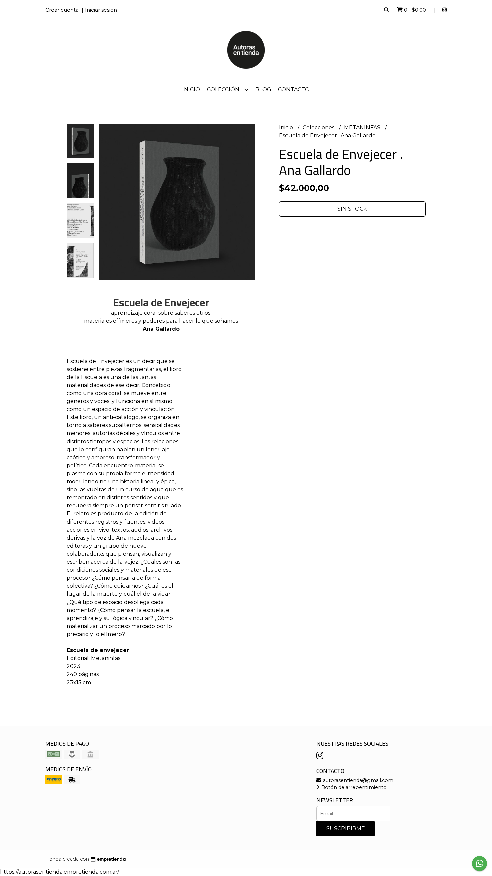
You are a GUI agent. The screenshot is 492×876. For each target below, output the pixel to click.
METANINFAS (363, 127)
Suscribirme (345, 828)
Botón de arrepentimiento (353, 787)
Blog (263, 89)
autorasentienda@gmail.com (357, 780)
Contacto (294, 89)
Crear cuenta (62, 10)
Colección (224, 89)
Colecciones (319, 127)
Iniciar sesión (101, 10)
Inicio (191, 89)
